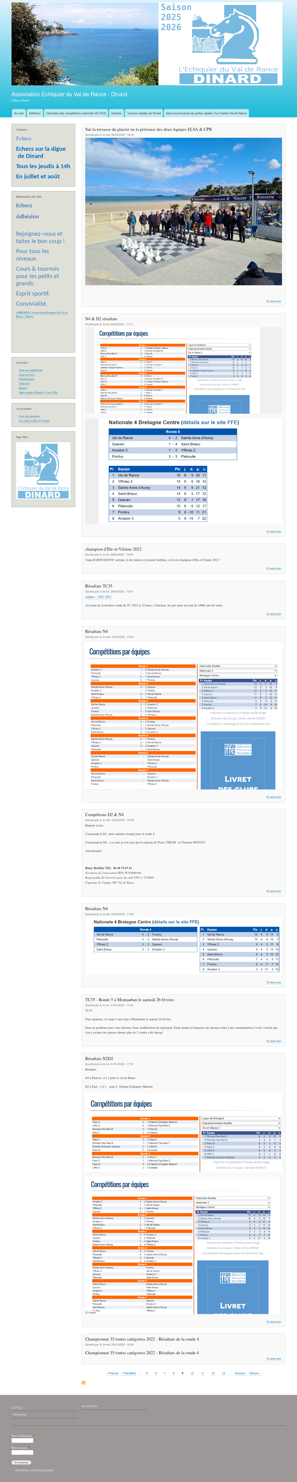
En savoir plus (274, 301)
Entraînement (26, 379)
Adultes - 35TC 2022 (98, 597)
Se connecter (90, 1406)
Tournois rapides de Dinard (144, 113)
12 (213, 1373)
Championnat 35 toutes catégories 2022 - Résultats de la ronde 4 (142, 1353)
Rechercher (20, 1414)
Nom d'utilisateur (22, 1435)
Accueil (18, 113)
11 (202, 1373)
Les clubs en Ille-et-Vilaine (34, 421)
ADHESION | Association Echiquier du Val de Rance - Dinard (42, 314)
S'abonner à (83, 1383)
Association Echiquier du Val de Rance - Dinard (69, 94)
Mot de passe (19, 1447)
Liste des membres (29, 416)
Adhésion (35, 113)
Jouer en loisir (27, 375)
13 (223, 1373)
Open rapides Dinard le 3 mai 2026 (38, 392)
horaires (23, 388)
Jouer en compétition (30, 370)
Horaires (116, 113)
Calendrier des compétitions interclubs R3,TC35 (76, 113)
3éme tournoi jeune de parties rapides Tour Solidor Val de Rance (206, 113)
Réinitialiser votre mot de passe (34, 1470)
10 (192, 1373)
